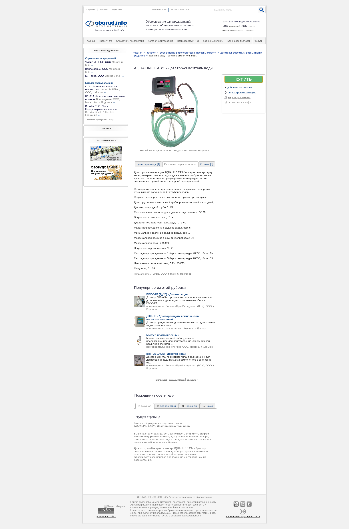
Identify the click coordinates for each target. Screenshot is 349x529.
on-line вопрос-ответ (180, 10)
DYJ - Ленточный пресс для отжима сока (102, 89)
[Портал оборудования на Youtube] (236, 506)
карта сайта (117, 10)
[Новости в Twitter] (243, 506)
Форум (258, 41)
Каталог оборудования (160, 41)
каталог (151, 52)
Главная (90, 41)
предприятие (236, 30)
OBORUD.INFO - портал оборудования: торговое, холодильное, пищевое (107, 23)
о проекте (90, 10)
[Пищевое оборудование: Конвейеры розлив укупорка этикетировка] (106, 159)
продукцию (249, 30)
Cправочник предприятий (130, 41)
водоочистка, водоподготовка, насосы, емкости (188, 52)
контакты (103, 10)
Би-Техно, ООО (104, 75)
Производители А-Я (188, 41)
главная (137, 52)
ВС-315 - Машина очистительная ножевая (105, 99)
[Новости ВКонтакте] (249, 506)
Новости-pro (105, 41)
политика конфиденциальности (243, 516)
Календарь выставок (238, 41)
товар (111, 120)
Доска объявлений (213, 41)
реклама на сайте (159, 10)
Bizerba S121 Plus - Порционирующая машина (101, 110)
